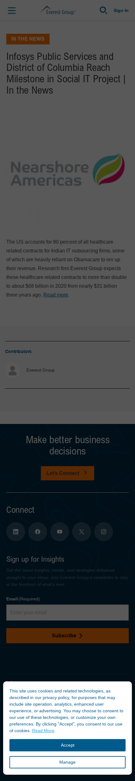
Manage (67, 762)
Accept (67, 745)
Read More (43, 730)
